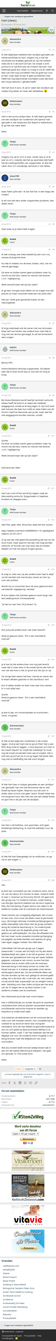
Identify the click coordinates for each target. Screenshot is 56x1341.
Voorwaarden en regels (12, 1335)
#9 (53, 395)
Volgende (29, 1069)
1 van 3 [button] (18, 1069)
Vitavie (6, 1273)
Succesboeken (10, 1310)
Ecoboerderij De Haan (13, 1303)
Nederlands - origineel (13, 1331)
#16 (53, 736)
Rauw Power (9, 1280)
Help (39, 1335)
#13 (53, 569)
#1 (53, 50)
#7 (53, 323)
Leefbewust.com (11, 1265)
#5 (53, 224)
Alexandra (8, 24)
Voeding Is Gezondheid (14, 1284)
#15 (53, 659)
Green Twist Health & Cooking (18, 1291)
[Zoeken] (52, 10)
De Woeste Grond (11, 1295)
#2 (53, 111)
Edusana (7, 1314)
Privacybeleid (9, 1318)
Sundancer (8, 1299)
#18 (53, 820)
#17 (53, 780)
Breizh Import (10, 1277)
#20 (53, 880)
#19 (53, 851)
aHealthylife (9, 1269)
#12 (53, 520)
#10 (53, 436)
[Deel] (49, 50)
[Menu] (4, 11)
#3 (53, 152)
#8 (53, 358)
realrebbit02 (48, 1104)
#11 (53, 488)
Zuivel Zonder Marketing (15, 1306)
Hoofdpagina (7, 1338)
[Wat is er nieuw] (47, 10)
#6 (53, 249)
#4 (53, 186)
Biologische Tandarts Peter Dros (18, 1288)
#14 (53, 625)
